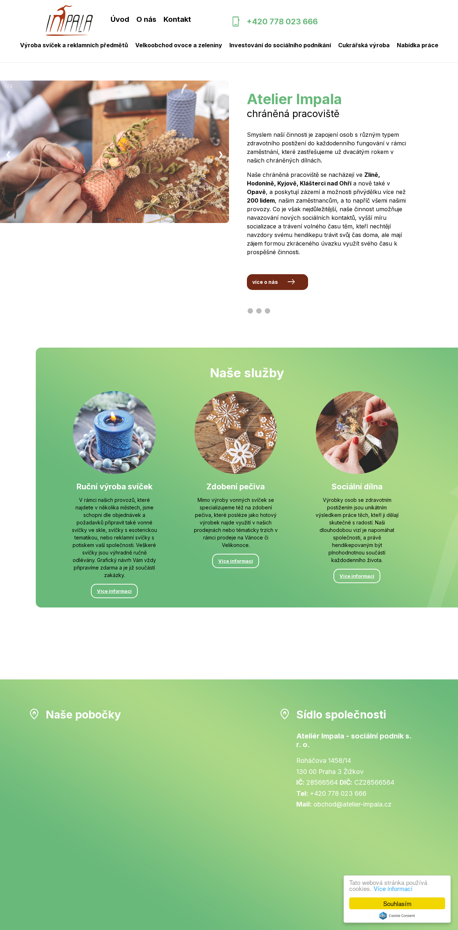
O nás (146, 19)
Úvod (120, 19)
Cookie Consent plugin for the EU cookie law (397, 916)
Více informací (393, 888)
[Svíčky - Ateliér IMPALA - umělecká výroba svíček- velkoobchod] (69, 21)
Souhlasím (397, 903)
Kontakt (177, 19)
